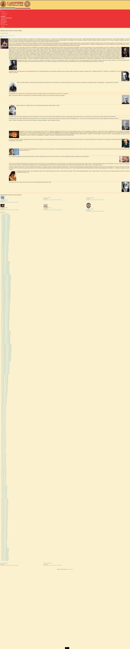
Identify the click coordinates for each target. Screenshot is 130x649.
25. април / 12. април (4, 504)
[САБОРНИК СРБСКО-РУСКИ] (15, 5)
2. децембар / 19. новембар (6, 288)
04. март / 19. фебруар (5, 557)
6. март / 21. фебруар (4, 555)
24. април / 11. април (4, 505)
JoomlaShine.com (70, 569)
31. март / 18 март (4, 529)
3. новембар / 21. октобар (5, 309)
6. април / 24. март (4, 523)
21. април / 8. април (4, 508)
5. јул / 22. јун (3, 430)
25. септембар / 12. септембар (6, 349)
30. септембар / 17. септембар (6, 344)
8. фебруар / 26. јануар (5, 235)
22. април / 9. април (4, 507)
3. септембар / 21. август (5, 371)
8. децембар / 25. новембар (6, 283)
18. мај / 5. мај (3, 480)
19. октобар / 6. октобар (5, 324)
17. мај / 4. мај (3, 481)
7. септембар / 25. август (5, 367)
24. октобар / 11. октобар (5, 319)
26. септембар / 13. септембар (6, 348)
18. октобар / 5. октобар (5, 325)
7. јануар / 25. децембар (5, 267)
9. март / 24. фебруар (4, 552)
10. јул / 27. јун (3, 425)
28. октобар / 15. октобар (5, 315)
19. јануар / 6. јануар (4, 258)
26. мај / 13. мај (3, 472)
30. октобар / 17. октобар (5, 313)
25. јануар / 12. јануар (5, 249)
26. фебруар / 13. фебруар (5, 216)
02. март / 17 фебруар (5, 559)
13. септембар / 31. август (5, 361)
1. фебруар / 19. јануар (5, 242)
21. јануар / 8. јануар (4, 253)
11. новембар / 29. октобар (5, 301)
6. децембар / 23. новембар (6, 284)
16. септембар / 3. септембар (6, 358)
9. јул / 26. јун (3, 426)
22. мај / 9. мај (3, 476)
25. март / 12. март (4, 535)
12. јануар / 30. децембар (5, 262)
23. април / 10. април (4, 506)
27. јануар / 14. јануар (5, 247)
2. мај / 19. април (4, 497)
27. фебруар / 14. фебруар (5, 215)
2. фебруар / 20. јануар (5, 241)
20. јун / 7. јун (3, 448)
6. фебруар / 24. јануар (5, 237)
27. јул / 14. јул (3, 408)
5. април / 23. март (4, 524)
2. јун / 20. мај (3, 465)
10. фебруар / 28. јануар (5, 233)
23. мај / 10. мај (3, 475)
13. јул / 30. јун (3, 422)
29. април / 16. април (4, 500)
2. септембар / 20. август (5, 372)
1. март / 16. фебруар (4, 213)
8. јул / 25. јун (3, 427)
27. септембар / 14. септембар (6, 347)
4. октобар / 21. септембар (5, 340)
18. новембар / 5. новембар (5, 294)
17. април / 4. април (4, 512)
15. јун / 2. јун (3, 452)
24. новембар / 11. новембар (6, 290)
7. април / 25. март (4, 522)
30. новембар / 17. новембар (6, 289)
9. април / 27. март (4, 520)
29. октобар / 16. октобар (5, 314)
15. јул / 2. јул (3, 420)
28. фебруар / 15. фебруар (5, 214)
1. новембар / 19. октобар (5, 311)
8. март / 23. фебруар (4, 553)
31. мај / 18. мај (3, 467)
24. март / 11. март (4, 536)
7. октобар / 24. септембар (5, 337)
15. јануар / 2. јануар (4, 259)
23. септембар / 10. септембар (6, 351)
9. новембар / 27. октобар (5, 303)
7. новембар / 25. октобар (5, 305)
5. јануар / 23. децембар (5, 269)
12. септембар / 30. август (5, 362)
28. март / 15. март (4, 532)
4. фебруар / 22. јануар (5, 239)
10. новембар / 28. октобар (5, 302)
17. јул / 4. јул (3, 418)
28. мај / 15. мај (3, 470)
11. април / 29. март (4, 518)
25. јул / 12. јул (3, 410)
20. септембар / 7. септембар (6, 354)
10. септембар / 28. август (5, 364)
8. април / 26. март (4, 521)
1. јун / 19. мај (3, 466)
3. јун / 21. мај (3, 464)
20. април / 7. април (4, 509)
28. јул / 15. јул (3, 407)
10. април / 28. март (4, 519)
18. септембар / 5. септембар (6, 356)
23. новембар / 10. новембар (6, 291)
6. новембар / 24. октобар (5, 306)
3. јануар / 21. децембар (5, 271)
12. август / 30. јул (4, 394)
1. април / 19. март (4, 528)
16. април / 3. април (4, 513)
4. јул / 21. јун (3, 431)
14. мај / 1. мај (3, 484)
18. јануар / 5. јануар (4, 255)
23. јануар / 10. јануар (5, 251)
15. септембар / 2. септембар (6, 359)
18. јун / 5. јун (3, 449)
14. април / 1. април (4, 515)
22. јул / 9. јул (3, 413)
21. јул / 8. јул (3, 414)
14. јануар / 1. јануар (4, 260)
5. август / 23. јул (4, 401)
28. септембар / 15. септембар (6, 346)
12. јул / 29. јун (3, 423)
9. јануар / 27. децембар (5, 265)
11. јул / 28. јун (3, 424)
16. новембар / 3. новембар (5, 296)
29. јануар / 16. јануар (5, 245)
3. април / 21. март (4, 526)
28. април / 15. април (4, 501)
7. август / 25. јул (4, 399)
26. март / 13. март (4, 534)
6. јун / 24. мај (3, 461)
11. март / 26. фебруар (5, 550)
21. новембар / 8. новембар (5, 293)
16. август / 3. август (4, 390)
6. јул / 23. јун (3, 429)
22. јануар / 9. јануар (4, 252)
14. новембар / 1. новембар (5, 298)
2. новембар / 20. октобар (5, 310)
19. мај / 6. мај (4, 33)
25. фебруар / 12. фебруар (5, 217)
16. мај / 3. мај (3, 482)
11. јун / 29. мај (3, 456)
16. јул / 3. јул (3, 419)
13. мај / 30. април (4, 485)
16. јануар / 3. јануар (4, 257)
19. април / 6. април (4, 510)
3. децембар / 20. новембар (6, 287)
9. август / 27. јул (4, 397)
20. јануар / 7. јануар (4, 254)
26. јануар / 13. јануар (5, 248)
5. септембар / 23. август (5, 369)
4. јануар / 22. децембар (5, 270)
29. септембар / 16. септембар (6, 345)
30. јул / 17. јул (3, 405)
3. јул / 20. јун (3, 432)
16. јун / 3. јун (3, 451)
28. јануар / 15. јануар (5, 246)
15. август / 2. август (4, 391)
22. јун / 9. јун (3, 445)
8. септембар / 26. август (5, 366)
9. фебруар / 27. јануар (5, 234)
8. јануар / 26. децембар (5, 266)
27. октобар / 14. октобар (5, 316)
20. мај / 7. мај (3, 478)
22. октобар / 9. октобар (5, 321)
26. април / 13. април (4, 503)
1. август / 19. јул (4, 402)
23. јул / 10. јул (3, 412)
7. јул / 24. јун (3, 428)
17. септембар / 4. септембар (6, 357)
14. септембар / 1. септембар (6, 360)
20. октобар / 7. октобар (5, 323)
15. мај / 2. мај (3, 483)
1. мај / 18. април (4, 498)
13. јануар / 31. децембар (5, 261)
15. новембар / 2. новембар (5, 297)
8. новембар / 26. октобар (5, 304)
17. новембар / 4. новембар (5, 295)
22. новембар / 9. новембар (5, 292)
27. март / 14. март (4, 533)
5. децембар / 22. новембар (6, 285)
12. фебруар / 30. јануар (5, 231)
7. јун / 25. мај (3, 460)
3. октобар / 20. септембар (5, 341)
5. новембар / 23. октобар (5, 307)
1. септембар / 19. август (5, 373)
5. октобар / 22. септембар (5, 339)
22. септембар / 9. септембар (6, 352)
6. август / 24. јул (4, 400)
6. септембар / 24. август (5, 368)
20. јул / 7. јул (3, 415)
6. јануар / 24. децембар (5, 268)
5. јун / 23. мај (3, 462)
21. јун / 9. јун (3, 446)
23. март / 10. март (4, 537)
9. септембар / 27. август (5, 365)
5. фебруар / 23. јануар (5, 238)
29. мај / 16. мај (3, 469)
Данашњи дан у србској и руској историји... (8, 202)
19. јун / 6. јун (3, 447)
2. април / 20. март (4, 527)
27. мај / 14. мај (3, 471)
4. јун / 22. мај (3, 463)
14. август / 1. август (4, 392)
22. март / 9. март (4, 538)
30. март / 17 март (4, 530)
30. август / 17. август (4, 374)
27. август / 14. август (4, 378)
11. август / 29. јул (4, 395)
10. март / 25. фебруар (5, 551)
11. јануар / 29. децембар (5, 263)
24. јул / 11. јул (3, 411)
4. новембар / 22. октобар (5, 308)
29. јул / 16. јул (3, 406)
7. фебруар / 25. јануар (5, 236)
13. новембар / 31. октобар (5, 299)
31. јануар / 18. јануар (5, 243)
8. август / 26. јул (4, 398)
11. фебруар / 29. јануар (5, 232)
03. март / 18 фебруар (5, 558)
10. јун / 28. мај (3, 457)
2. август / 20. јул (4, 403)
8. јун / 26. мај (3, 459)
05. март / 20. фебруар (5, 556)
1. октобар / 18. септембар (5, 343)
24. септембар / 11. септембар (6, 350)
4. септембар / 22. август (5, 370)
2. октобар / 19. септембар (5, 342)
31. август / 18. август (4, 375)
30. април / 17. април (4, 499)
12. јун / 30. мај (3, 455)
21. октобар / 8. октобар (5, 322)
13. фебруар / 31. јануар (5, 230)
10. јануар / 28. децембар (5, 264)
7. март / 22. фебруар (4, 554)
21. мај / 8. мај (3, 477)
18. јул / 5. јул (3, 417)
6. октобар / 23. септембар (5, 338)
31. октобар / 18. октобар (5, 312)
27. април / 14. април (4, 502)
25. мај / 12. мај (3, 473)
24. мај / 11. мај (3, 474)
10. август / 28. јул (4, 396)
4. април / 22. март (4, 525)
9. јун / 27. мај (3, 458)
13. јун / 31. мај (3, 454)
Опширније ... (17, 202)
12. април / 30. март (4, 517)
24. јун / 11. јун (3, 443)
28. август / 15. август (4, 377)
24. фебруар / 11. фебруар (5, 218)
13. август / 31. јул (4, 393)
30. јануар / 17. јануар (5, 244)
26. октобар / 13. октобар (5, 317)
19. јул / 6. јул (3, 416)
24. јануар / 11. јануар (4, 250)
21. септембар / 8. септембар (6, 353)
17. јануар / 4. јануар (4, 256)
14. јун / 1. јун (3, 453)
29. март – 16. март (4, 531)
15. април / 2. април (4, 514)
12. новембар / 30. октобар (5, 300)
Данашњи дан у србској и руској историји (9, 35)
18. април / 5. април (4, 511)
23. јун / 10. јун (3, 444)
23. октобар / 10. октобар (5, 320)
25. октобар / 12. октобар (5, 318)
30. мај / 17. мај (3, 468)
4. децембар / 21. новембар (6, 286)
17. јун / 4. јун (3, 450)
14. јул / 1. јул (3, 421)
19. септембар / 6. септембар (6, 355)
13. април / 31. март (4, 516)
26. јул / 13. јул (3, 409)
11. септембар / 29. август (5, 363)
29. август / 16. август (4, 376)
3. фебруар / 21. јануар (5, 240)
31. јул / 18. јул (3, 404)
